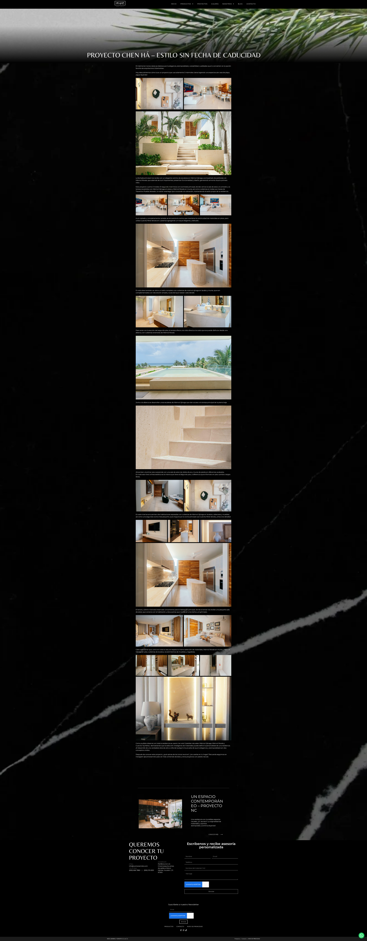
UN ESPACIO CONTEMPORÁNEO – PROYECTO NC (207, 803)
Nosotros (227, 4)
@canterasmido (150, 757)
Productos (185, 4)
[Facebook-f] (181, 930)
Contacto (251, 4)
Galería (215, 4)
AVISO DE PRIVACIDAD (195, 926)
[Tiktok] (186, 930)
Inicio (174, 4)
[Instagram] (183, 930)
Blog (240, 4)
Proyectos (202, 4)
